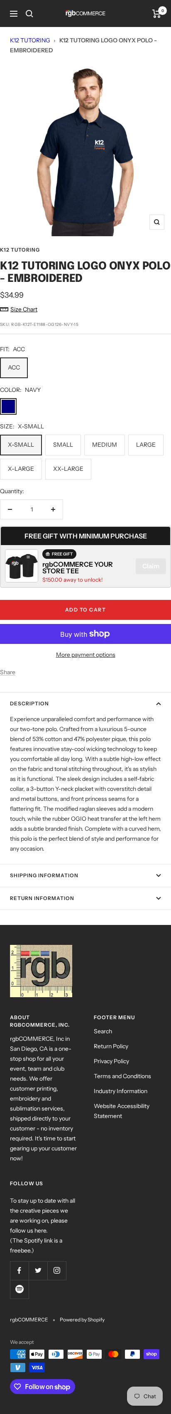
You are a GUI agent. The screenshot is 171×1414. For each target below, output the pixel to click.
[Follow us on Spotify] (19, 1289)
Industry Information (120, 1091)
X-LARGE (21, 468)
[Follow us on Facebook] (19, 1270)
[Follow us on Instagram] (56, 1270)
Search (103, 1031)
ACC (14, 367)
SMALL (63, 444)
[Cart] (156, 14)
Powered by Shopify (82, 1319)
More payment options (85, 654)
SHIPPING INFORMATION (44, 875)
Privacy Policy (111, 1061)
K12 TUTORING (30, 40)
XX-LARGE (68, 468)
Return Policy (111, 1046)
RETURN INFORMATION (42, 898)
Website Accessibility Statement (121, 1111)
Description (29, 703)
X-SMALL (21, 444)
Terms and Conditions (122, 1076)
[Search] (29, 13)
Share (7, 672)
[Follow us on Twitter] (38, 1270)
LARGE (146, 444)
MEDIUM (104, 444)
